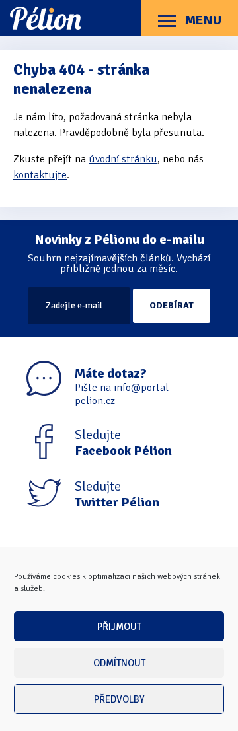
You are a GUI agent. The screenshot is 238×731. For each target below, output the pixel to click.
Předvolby (119, 699)
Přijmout (119, 627)
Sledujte (123, 443)
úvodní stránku (123, 159)
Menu (201, 20)
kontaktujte (40, 175)
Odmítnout (119, 663)
